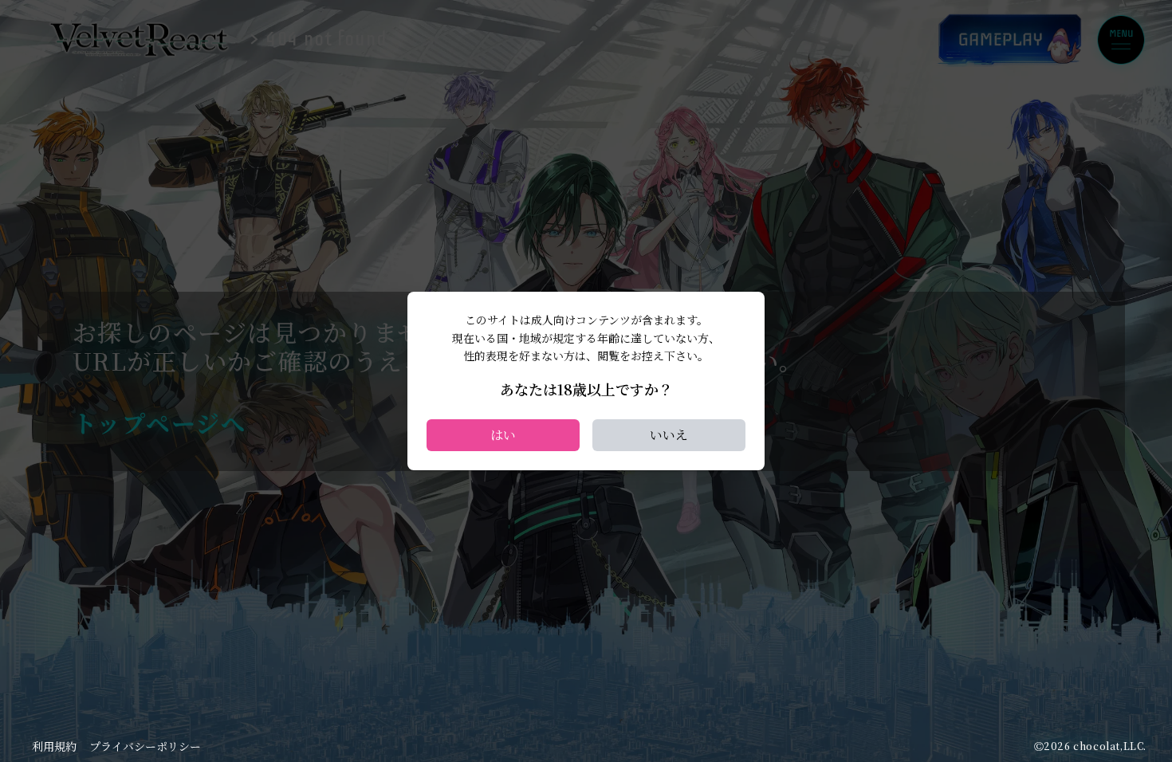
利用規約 (54, 746)
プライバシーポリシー (145, 746)
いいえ (669, 435)
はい (503, 435)
